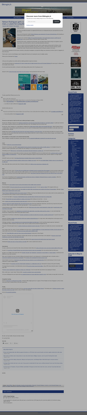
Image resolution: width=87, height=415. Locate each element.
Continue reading (29, 25)
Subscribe (56, 21)
